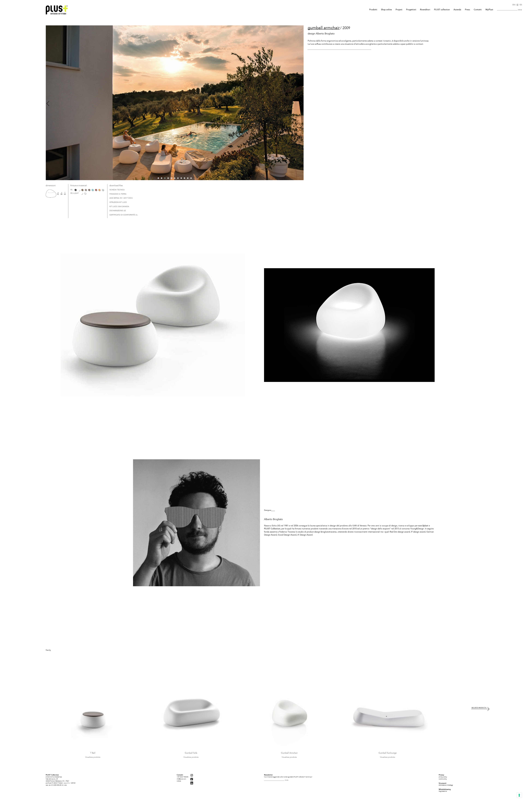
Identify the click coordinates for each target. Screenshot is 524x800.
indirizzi (179, 781)
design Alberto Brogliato (321, 33)
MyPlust (489, 9)
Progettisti (411, 9)
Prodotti (373, 9)
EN (514, 5)
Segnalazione (443, 791)
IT (517, 5)
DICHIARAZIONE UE (117, 211)
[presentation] (47, 103)
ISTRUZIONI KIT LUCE (118, 202)
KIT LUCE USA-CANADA (119, 207)
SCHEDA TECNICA (117, 190)
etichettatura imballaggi (446, 785)
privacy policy (443, 777)
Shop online (386, 9)
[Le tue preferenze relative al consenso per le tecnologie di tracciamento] (519, 795)
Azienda (457, 9)
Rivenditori (425, 9)
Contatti (478, 9)
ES (521, 5)
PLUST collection (442, 9)
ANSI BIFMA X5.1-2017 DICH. (121, 198)
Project (399, 9)
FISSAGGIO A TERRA (117, 194)
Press (467, 9)
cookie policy (443, 779)
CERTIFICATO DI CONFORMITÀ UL (123, 215)
